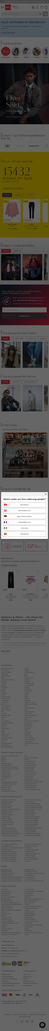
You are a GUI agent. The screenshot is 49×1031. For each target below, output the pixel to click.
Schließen (46, 494)
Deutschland (24, 516)
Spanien (24, 534)
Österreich (24, 510)
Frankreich (24, 522)
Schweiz (24, 505)
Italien (24, 528)
